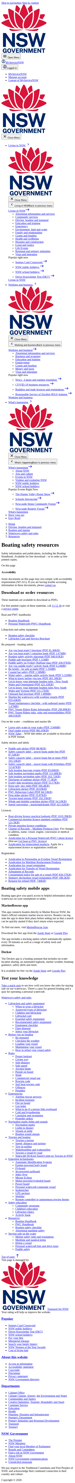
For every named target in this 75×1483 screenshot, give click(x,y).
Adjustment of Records (21, 871)
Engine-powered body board (31, 1165)
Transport (13, 1423)
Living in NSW (19, 210)
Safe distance (22, 1062)
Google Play (61, 933)
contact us (50, 585)
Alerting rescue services (28, 1096)
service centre (10, 608)
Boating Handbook (18, 620)
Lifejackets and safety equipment (26, 1003)
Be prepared (22, 1037)
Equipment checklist (26, 1025)
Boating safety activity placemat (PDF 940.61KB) (35, 656)
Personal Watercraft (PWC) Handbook (29, 623)
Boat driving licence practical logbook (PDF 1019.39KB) (40, 816)
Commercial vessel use (27, 1078)
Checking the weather (27, 1040)
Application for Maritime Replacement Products (34, 862)
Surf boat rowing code (27, 1084)
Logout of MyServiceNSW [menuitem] (23, 80)
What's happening (20, 467)
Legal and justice (24, 245)
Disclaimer (14, 1373)
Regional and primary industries (32, 251)
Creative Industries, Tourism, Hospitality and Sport (36, 1402)
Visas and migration (26, 254)
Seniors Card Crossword (21, 1325)
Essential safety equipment (29, 1019)
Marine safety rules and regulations (34, 1236)
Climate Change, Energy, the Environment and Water (37, 1395)
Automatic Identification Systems (33, 1162)
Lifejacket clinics (24, 1211)
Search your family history (23, 1344)
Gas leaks (20, 1106)
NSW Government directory (24, 1379)
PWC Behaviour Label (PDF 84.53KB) (30, 792)
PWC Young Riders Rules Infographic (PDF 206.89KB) (39, 709)
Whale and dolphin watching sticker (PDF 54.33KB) (37, 801)
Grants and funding (26, 235)
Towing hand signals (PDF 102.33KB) (29, 798)
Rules (11, 1053)
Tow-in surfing (23, 1146)
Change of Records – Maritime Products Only (33, 828)
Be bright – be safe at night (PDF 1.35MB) (32, 669)
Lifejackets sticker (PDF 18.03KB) (27, 788)
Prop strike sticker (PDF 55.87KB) (27, 795)
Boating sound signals (27, 1134)
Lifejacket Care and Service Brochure (29, 638)
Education (14, 1408)
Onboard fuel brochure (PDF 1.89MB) (29, 693)
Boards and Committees (21, 1449)
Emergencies (15, 1093)
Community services (26, 217)
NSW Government (14, 1433)
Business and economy (28, 356)
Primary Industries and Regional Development (33, 1420)
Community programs (27, 1205)
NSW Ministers (16, 1443)
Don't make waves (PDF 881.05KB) (28, 730)
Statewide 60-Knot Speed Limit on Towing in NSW (44, 1155)
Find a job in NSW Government (26, 1452)
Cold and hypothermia (27, 1112)
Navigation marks (25, 1124)
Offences (20, 1087)
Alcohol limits (23, 1068)
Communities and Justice (22, 1398)
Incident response (25, 1099)
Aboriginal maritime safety (30, 1230)
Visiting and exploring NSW (31, 480)
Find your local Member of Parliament (29, 1446)
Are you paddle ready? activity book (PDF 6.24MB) (37, 665)
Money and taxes (24, 368)
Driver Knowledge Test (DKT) (25, 1331)
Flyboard (20, 1168)
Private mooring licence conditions (27, 825)
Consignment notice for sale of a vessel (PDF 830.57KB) (39, 874)
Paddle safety (22, 1249)
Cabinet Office (16, 1392)
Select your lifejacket (26, 1031)
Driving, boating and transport (31, 220)
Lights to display (24, 1127)
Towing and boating (19, 1137)
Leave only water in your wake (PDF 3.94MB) (34, 727)
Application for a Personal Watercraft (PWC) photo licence (40, 838)
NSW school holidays (27, 486)
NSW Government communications (28, 1458)
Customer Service (18, 1405)
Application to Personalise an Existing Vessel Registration (40, 859)
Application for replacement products (28, 844)
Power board (22, 1183)
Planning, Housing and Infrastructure (28, 1414)
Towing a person (24, 1140)
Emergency (21, 226)
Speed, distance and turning (30, 1143)
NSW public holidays (27, 483)
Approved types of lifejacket (31, 1009)
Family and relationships (28, 232)
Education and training (27, 223)
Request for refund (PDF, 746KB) (27, 880)
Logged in (12, 68)
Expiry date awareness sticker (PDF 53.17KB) (34, 782)
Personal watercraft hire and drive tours (36, 1246)
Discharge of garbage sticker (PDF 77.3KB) (32, 779)
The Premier (15, 1440)
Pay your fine (15, 1337)
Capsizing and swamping (29, 1115)
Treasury (13, 1426)
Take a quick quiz (11, 985)
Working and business (22, 350)
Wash (18, 1075)
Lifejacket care (23, 1015)
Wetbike (19, 1196)
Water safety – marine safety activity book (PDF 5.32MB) (40, 675)
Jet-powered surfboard (27, 1171)
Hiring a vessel (23, 1243)
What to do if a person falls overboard (36, 1109)
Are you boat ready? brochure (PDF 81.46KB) (34, 650)
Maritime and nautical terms (30, 1239)
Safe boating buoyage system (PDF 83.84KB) (33, 770)
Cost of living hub (18, 1350)
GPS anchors (22, 1193)
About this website (14, 1357)
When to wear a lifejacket (29, 1006)
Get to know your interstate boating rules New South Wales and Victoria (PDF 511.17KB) (37, 689)
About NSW (22, 470)
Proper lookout (23, 1056)
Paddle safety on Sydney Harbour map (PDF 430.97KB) (39, 662)
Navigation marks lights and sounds (28, 1121)
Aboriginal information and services (35, 213)
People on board (24, 1071)
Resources (14, 1218)
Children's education (26, 1208)
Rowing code (22, 1081)
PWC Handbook (24, 1224)
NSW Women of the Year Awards (27, 1347)
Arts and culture (24, 473)
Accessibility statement (20, 1366)
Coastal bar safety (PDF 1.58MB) (27, 672)
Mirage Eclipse (23, 1177)
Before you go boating (20, 1034)
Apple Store (43, 933)
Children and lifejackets (28, 1012)
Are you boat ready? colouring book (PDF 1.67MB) (37, 653)
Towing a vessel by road (28, 1152)
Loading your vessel (26, 1043)
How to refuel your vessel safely (33, 1050)
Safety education (17, 1202)
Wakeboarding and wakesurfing (32, 1149)
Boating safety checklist (21, 635)
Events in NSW (24, 476)
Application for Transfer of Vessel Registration (33, 868)
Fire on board (22, 1103)
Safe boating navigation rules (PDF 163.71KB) (34, 776)
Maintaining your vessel (28, 1047)
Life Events (21, 248)
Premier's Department (20, 1417)
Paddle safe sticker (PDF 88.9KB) (27, 748)
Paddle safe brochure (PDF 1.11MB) (28, 659)
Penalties (20, 1090)
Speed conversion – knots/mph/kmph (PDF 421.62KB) (38, 804)
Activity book (23, 1215)
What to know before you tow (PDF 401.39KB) (35, 678)
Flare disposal (23, 1028)
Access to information (20, 1363)
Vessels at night (23, 1131)
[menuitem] (17, 74)
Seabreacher (22, 1190)
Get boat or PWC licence (32, 841)
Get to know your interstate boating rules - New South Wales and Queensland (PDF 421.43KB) (38, 683)
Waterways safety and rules (16, 997)
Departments (10, 1386)
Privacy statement (18, 1376)
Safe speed (21, 1065)
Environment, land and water (31, 229)
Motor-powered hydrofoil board (32, 1180)
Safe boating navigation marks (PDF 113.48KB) (35, 773)
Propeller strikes (24, 1118)
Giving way (21, 1059)
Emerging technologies (21, 1159)
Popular (7, 1319)
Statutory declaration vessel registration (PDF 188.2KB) (39, 877)
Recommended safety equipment (33, 1022)
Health (12, 1411)
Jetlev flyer (21, 1174)
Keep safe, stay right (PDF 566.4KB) (29, 785)
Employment (22, 362)
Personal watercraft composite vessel (35, 1187)
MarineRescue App (37, 927)
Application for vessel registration (26, 865)
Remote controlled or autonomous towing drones (42, 1199)
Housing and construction (29, 241)
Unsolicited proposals (20, 1462)
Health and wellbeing (27, 238)
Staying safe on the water (22, 1233)
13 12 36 (57, 605)
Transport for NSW (58, 1309)
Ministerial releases (18, 1341)
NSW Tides (14, 733)
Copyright (14, 1370)
